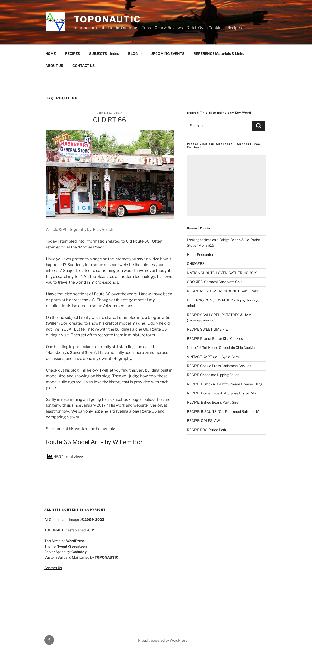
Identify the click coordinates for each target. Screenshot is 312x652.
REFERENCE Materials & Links (219, 54)
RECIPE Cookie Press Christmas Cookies (219, 366)
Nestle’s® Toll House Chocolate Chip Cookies (221, 347)
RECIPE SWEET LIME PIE (207, 329)
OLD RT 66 (109, 120)
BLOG (133, 54)
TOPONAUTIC (107, 19)
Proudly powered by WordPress (162, 640)
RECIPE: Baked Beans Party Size (212, 402)
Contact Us (53, 568)
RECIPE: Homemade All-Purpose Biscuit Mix (221, 393)
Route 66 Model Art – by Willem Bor (94, 441)
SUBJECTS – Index (104, 54)
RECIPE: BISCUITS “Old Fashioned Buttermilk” (223, 411)
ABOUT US (54, 65)
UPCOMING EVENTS (167, 54)
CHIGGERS (196, 263)
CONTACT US (83, 65)
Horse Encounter (200, 254)
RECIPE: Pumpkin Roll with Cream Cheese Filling (224, 384)
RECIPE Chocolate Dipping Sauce (213, 375)
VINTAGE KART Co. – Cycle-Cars (213, 357)
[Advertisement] (226, 185)
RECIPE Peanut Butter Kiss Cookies (215, 338)
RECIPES (72, 54)
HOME (50, 54)
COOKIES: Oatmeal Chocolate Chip (214, 282)
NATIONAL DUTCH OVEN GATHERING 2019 (222, 273)
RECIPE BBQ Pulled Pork (206, 430)
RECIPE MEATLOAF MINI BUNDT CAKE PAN (222, 291)
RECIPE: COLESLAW (203, 420)
